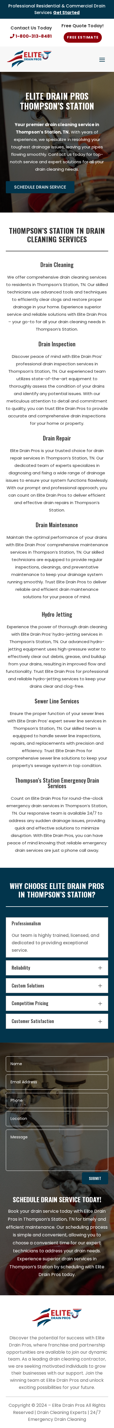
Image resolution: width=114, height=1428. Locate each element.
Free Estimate (83, 37)
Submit (95, 1178)
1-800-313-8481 (33, 36)
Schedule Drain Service (40, 187)
